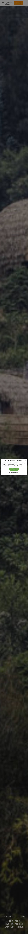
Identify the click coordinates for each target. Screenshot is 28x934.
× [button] (25, 460)
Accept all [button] (14, 469)
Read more (19, 466)
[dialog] (14, 467)
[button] (14, 473)
